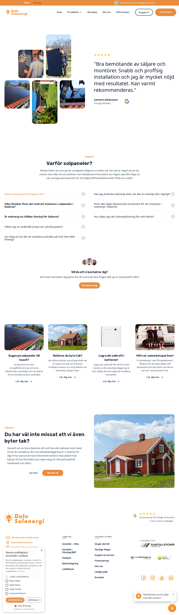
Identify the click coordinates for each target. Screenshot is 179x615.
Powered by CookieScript (23, 609)
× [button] (42, 550)
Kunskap (92, 12)
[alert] (24, 579)
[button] (75, 12)
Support (144, 12)
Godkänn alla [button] (15, 600)
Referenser (122, 12)
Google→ (171, 521)
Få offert (166, 12)
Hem (59, 12)
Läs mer (21, 571)
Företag (37, 2)
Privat (27, 2)
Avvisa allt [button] (33, 600)
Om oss (107, 12)
